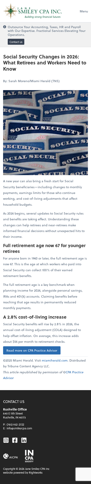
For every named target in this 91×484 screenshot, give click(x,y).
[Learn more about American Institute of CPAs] (10, 456)
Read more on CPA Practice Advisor (31, 350)
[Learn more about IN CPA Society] (29, 456)
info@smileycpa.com (19, 428)
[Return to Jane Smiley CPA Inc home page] (32, 11)
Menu (84, 11)
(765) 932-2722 (15, 424)
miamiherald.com (55, 360)
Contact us (16, 42)
